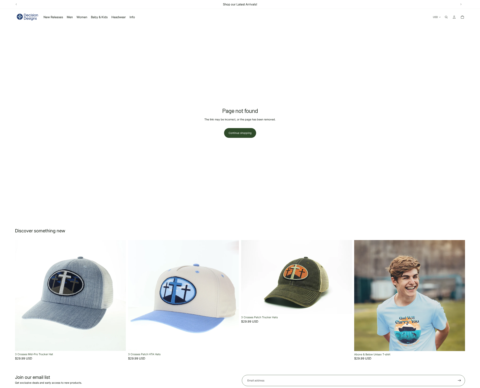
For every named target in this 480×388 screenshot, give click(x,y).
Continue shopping (240, 132)
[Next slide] (461, 4)
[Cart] (462, 17)
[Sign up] (459, 380)
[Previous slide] (16, 4)
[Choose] (120, 345)
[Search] (446, 17)
